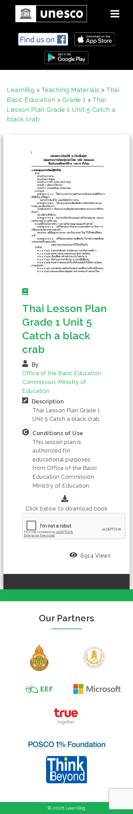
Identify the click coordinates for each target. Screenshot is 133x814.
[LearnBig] (48, 12)
